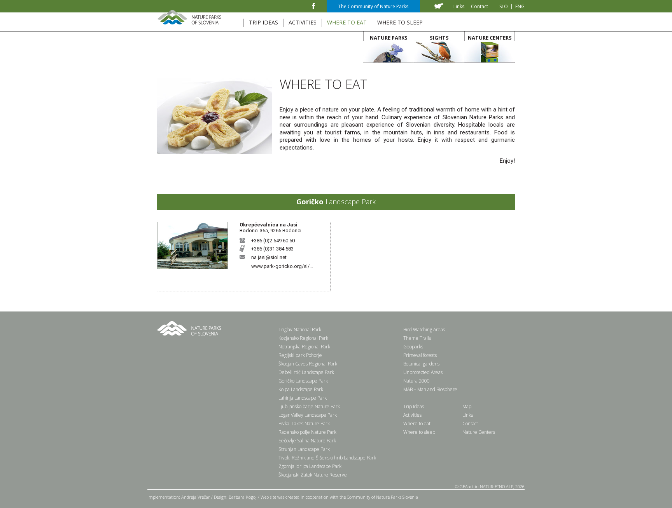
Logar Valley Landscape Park (307, 415)
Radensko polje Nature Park (307, 432)
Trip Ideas (413, 406)
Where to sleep (419, 432)
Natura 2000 (416, 381)
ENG (520, 6)
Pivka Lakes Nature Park (304, 423)
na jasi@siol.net (269, 257)
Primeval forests (420, 355)
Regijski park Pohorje (300, 355)
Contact (479, 6)
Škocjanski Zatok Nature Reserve (312, 474)
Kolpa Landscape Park (300, 389)
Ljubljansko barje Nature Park (309, 406)
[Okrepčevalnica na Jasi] (192, 267)
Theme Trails (417, 338)
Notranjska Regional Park (304, 346)
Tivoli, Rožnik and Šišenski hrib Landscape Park (327, 457)
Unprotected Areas (423, 372)
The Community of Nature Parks (373, 6)
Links (458, 6)
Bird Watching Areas (424, 329)
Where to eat (416, 423)
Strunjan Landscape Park (304, 449)
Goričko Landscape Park (303, 381)
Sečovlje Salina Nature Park (307, 440)
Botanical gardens (421, 363)
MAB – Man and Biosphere (430, 389)
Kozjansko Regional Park (303, 338)
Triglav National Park (299, 329)
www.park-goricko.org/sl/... (282, 266)
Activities (412, 415)
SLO (503, 6)
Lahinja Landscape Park (302, 398)
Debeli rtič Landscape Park (306, 372)
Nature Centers (478, 432)
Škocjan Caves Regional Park (307, 363)
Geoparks (413, 346)
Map (466, 406)
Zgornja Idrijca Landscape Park (309, 466)
